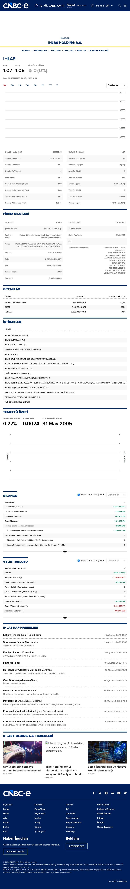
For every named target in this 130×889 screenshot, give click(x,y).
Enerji (37, 822)
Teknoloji (70, 831)
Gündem (70, 827)
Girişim (38, 827)
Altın (5, 818)
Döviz (6, 813)
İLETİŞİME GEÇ (76, 846)
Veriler (38, 818)
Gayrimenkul (72, 818)
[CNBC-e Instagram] (106, 793)
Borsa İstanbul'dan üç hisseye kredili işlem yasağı (107, 768)
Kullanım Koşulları (106, 809)
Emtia (6, 827)
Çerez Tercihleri (105, 827)
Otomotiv (70, 813)
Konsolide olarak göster (92, 494)
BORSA (26, 50)
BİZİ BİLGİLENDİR (15, 851)
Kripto (6, 822)
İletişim (100, 822)
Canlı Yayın (40, 809)
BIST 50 (69, 50)
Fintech (69, 804)
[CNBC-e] (16, 6)
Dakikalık (113, 85)
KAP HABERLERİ (99, 50)
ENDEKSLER (40, 50)
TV (67, 809)
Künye (100, 818)
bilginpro (123, 881)
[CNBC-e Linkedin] (112, 793)
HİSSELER (65, 38)
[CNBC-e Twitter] (99, 793)
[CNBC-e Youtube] (118, 793)
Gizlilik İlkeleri (103, 813)
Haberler (39, 804)
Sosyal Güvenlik (73, 822)
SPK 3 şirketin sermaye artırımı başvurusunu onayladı (22, 768)
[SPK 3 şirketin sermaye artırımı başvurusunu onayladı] (22, 752)
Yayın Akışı (40, 813)
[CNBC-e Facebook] (93, 793)
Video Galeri (103, 804)
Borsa (6, 809)
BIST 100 (56, 50)
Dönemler (113, 494)
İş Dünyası (40, 831)
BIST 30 (81, 50)
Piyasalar (7, 804)
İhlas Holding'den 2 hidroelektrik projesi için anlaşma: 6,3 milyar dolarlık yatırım (64, 770)
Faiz (5, 831)
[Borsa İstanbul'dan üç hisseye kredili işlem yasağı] (107, 752)
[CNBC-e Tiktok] (125, 793)
